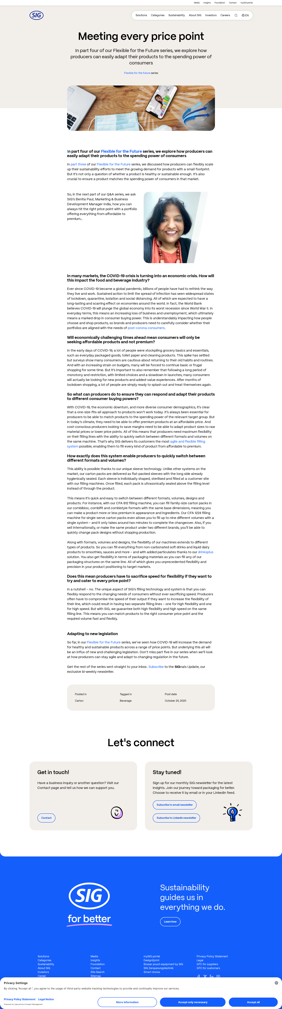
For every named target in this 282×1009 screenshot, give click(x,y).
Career (42, 976)
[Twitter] (206, 976)
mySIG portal (247, 2)
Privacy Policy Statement (212, 956)
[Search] (236, 15)
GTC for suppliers (207, 964)
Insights (207, 2)
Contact (233, 2)
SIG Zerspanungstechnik (158, 968)
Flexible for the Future (121, 151)
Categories (157, 15)
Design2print (151, 960)
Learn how (170, 921)
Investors (211, 15)
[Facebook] (200, 976)
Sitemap (96, 976)
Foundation (220, 2)
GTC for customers (208, 968)
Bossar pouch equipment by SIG (163, 964)
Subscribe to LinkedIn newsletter (176, 818)
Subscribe (156, 667)
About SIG (195, 15)
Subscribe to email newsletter (175, 805)
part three (78, 164)
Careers (225, 15)
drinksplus (205, 552)
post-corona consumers (146, 328)
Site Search (97, 972)
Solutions (141, 15)
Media (197, 2)
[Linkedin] (213, 976)
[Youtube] (219, 976)
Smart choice (152, 972)
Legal (200, 960)
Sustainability (176, 15)
